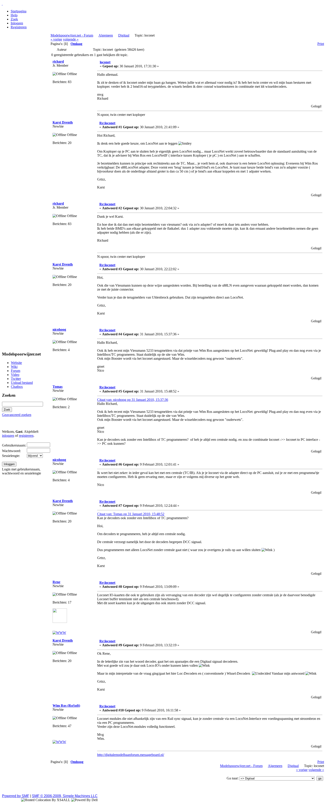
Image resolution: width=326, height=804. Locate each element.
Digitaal (123, 35)
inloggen (8, 435)
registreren (26, 435)
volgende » (71, 39)
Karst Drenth (63, 122)
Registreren (19, 27)
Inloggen (17, 23)
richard (58, 61)
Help (14, 15)
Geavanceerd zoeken (16, 415)
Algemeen (105, 35)
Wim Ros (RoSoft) (66, 705)
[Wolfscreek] (59, 633)
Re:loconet (107, 123)
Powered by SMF (15, 796)
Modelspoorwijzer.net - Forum (72, 35)
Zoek (14, 19)
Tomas (58, 386)
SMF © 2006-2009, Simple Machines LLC (65, 796)
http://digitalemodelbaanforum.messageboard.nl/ (130, 755)
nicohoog (59, 329)
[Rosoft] (59, 742)
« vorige (56, 39)
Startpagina (18, 11)
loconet (105, 62)
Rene (56, 582)
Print (320, 44)
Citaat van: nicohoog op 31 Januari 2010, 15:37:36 (132, 400)
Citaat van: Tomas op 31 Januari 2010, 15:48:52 (130, 514)
